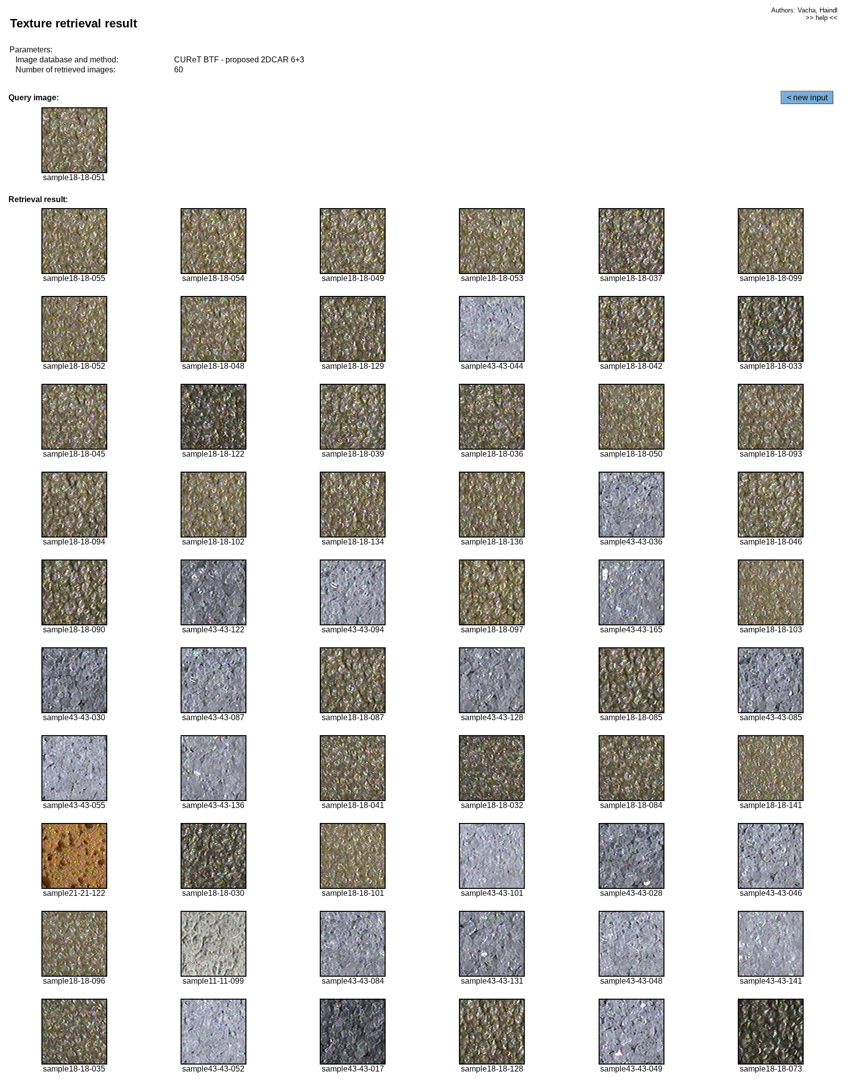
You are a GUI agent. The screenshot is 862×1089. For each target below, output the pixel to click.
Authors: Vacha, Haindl (804, 10)
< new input (807, 97)
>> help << (822, 17)
